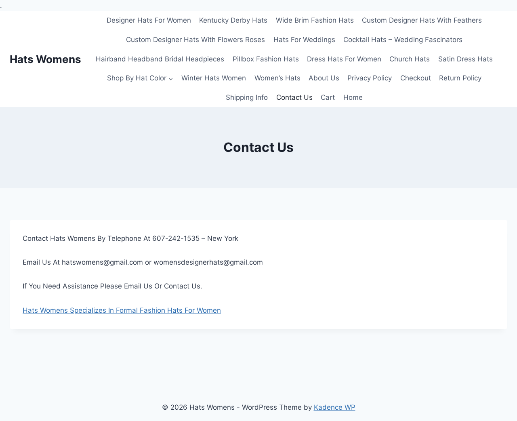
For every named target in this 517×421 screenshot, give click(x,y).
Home (353, 97)
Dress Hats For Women (344, 59)
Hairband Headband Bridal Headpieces (160, 59)
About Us (324, 78)
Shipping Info (247, 97)
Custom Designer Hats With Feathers (422, 20)
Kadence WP (334, 407)
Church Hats (409, 59)
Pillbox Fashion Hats (266, 59)
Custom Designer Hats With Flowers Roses (195, 40)
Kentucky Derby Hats (233, 20)
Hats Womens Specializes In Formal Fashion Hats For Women (122, 310)
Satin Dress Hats (465, 59)
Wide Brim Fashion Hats (315, 20)
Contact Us (294, 97)
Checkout (415, 78)
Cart (328, 97)
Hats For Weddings (304, 40)
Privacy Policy (369, 78)
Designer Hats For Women (149, 20)
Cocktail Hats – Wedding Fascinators (402, 40)
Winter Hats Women (213, 78)
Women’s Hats (277, 78)
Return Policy (460, 78)
